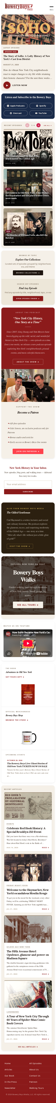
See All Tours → (28, 605)
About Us (34, 1069)
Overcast (17, 113)
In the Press (11, 1082)
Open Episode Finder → (28, 298)
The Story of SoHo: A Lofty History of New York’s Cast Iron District (26, 57)
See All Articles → (28, 1047)
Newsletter (10, 1088)
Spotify (42, 106)
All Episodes (35, 1063)
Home (8, 1063)
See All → (48, 125)
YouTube (43, 113)
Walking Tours (36, 1088)
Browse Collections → (28, 273)
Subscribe (28, 492)
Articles (8, 1069)
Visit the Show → (20, 546)
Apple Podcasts (17, 106)
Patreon (33, 1082)
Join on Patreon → (28, 451)
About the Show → (28, 362)
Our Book (9, 1075)
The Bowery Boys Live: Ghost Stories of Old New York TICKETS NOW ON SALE (27, 765)
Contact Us (34, 1075)
